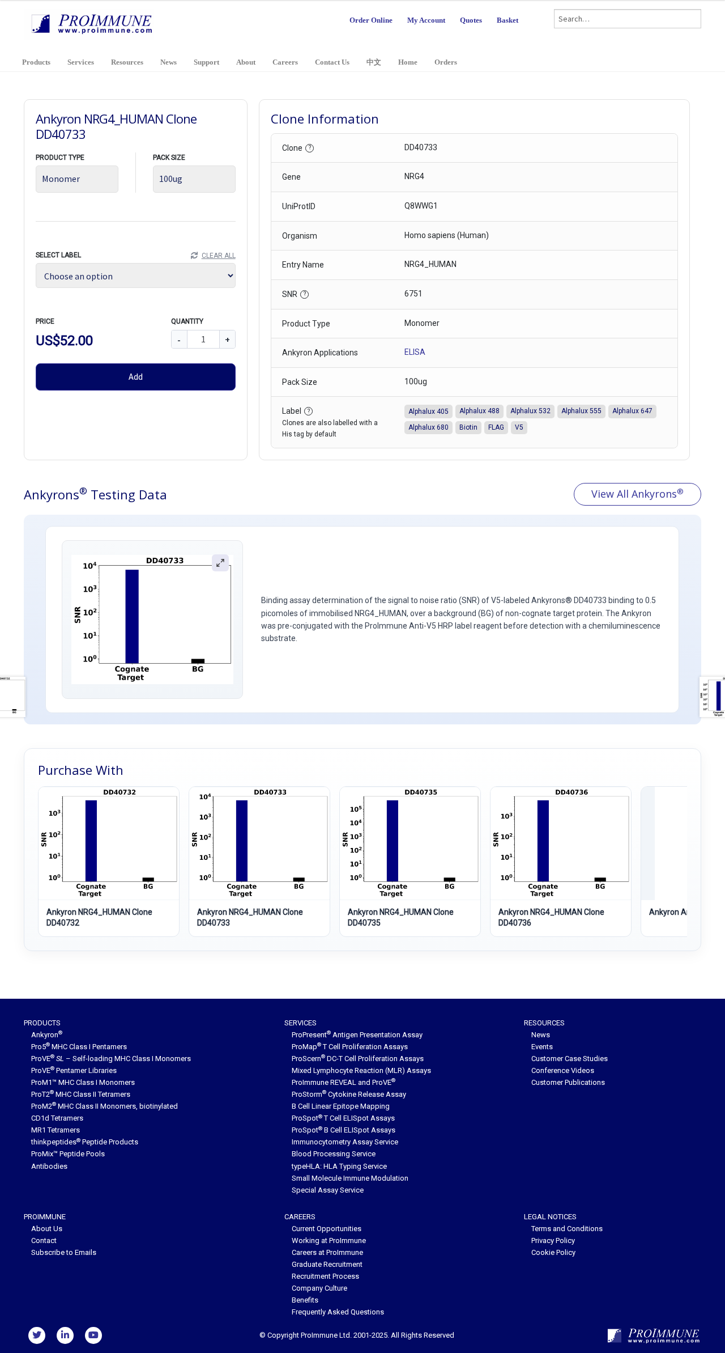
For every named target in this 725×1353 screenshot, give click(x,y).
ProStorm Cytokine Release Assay (349, 1094)
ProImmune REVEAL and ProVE (343, 1082)
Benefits (305, 1300)
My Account (426, 20)
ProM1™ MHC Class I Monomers (83, 1082)
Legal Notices (550, 1216)
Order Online (371, 20)
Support (206, 62)
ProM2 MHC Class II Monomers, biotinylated (104, 1106)
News (168, 62)
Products (36, 62)
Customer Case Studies (569, 1058)
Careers (285, 62)
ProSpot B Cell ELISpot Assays (343, 1130)
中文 (373, 62)
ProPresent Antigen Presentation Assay (357, 1034)
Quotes (471, 20)
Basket (507, 20)
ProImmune (45, 1216)
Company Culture (319, 1288)
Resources (127, 62)
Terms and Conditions (567, 1228)
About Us (46, 1228)
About (245, 62)
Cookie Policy (553, 1252)
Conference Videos (562, 1070)
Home (407, 62)
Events (542, 1046)
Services (80, 62)
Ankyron (46, 1034)
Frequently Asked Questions (338, 1312)
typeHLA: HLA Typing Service (339, 1166)
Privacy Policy (553, 1240)
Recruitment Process (325, 1276)
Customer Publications (568, 1082)
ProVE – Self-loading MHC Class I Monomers (111, 1058)
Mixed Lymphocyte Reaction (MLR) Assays (361, 1070)
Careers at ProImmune (327, 1252)
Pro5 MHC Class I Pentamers (79, 1046)
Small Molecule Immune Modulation (350, 1178)
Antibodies (49, 1166)
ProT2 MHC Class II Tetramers (80, 1094)
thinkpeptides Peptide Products (84, 1142)
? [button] (310, 148)
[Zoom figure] (220, 562)
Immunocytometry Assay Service (345, 1142)
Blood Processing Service (334, 1154)
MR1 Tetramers (55, 1130)
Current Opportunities (326, 1228)
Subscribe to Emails (63, 1252)
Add (136, 376)
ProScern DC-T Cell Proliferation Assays (358, 1058)
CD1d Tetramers (57, 1118)
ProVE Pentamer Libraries (74, 1070)
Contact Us (332, 62)
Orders (445, 62)
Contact (44, 1240)
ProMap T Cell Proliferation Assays (350, 1046)
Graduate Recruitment (327, 1264)
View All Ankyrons (637, 493)
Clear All (218, 256)
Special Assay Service (328, 1190)
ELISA (414, 352)
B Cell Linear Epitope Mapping (341, 1106)
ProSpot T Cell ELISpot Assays (343, 1118)
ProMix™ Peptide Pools (68, 1154)
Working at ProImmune (329, 1240)
